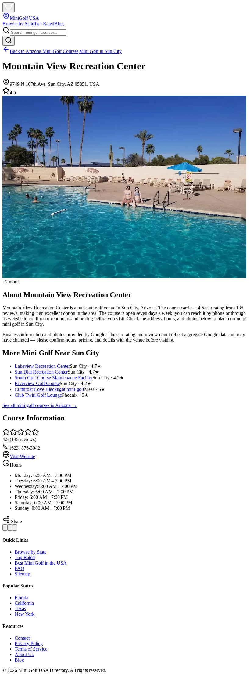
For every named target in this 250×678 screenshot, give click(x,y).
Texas (20, 608)
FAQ (19, 568)
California (24, 603)
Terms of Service (31, 649)
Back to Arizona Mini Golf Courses (44, 51)
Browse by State (18, 23)
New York (24, 614)
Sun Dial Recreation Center (41, 371)
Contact (22, 638)
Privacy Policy (29, 643)
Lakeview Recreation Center (42, 366)
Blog (59, 23)
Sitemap (22, 573)
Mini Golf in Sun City (100, 51)
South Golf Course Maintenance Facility (53, 377)
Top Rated (44, 23)
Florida (21, 597)
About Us (24, 654)
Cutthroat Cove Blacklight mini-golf (49, 389)
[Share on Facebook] (4, 527)
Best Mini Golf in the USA (41, 562)
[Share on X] (9, 527)
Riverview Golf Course (37, 383)
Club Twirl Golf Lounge (38, 395)
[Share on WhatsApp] (14, 527)
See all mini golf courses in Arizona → (39, 405)
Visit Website (22, 456)
